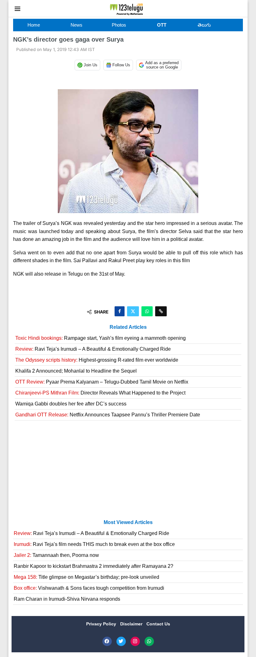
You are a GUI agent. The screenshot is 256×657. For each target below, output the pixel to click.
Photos (119, 25)
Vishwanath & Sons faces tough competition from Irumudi (89, 588)
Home (33, 25)
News (76, 25)
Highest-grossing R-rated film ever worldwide (96, 360)
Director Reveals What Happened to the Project (100, 392)
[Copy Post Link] (161, 311)
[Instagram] (135, 641)
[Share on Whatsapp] (147, 311)
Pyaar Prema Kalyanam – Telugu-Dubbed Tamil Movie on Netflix (101, 382)
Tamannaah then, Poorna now (56, 555)
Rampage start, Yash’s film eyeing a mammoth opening (100, 338)
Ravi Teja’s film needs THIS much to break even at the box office (94, 544)
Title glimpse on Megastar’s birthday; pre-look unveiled (86, 577)
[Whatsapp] (149, 641)
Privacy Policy (101, 623)
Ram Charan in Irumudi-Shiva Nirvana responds (67, 599)
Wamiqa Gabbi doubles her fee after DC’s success (70, 403)
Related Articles (128, 327)
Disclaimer (132, 623)
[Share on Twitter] (133, 311)
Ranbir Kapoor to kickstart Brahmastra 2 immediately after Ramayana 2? (93, 566)
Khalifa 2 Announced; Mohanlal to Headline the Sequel (76, 371)
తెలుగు (204, 25)
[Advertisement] (128, 472)
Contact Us (158, 623)
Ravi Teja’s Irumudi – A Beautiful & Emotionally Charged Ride (93, 349)
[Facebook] (107, 641)
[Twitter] (121, 641)
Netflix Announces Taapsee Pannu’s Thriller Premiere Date (107, 414)
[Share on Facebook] (120, 311)
